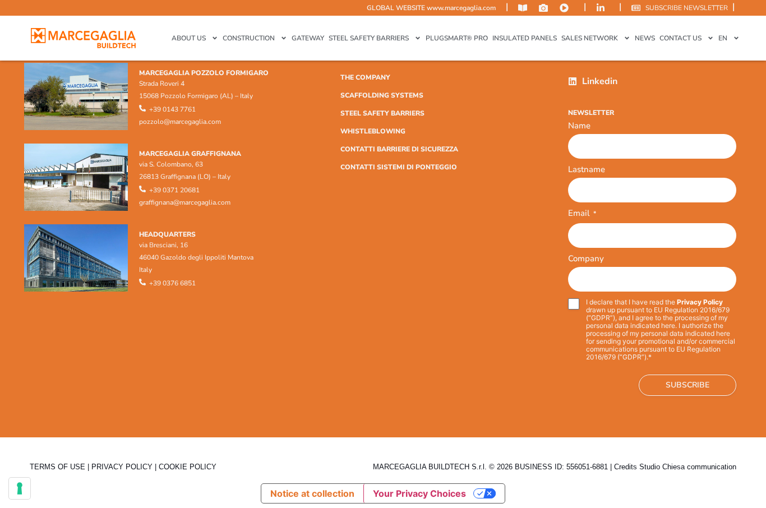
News (645, 38)
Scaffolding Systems (381, 95)
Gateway (308, 38)
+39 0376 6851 (172, 283)
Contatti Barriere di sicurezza (399, 149)
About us (189, 38)
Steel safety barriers (369, 38)
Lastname (586, 169)
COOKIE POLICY (187, 467)
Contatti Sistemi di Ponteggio (398, 167)
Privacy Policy (700, 302)
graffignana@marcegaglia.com (184, 202)
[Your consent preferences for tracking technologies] (19, 488)
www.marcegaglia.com (461, 7)
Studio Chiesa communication (687, 467)
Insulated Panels (524, 38)
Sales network (589, 38)
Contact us (680, 38)
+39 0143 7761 (172, 109)
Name (579, 126)
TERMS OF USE (57, 467)
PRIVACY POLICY (122, 467)
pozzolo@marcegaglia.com (180, 121)
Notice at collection (312, 493)
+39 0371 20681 (174, 190)
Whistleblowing (372, 131)
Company (586, 258)
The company (365, 77)
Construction (249, 38)
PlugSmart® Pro (457, 38)
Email (582, 214)
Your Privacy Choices (419, 493)
